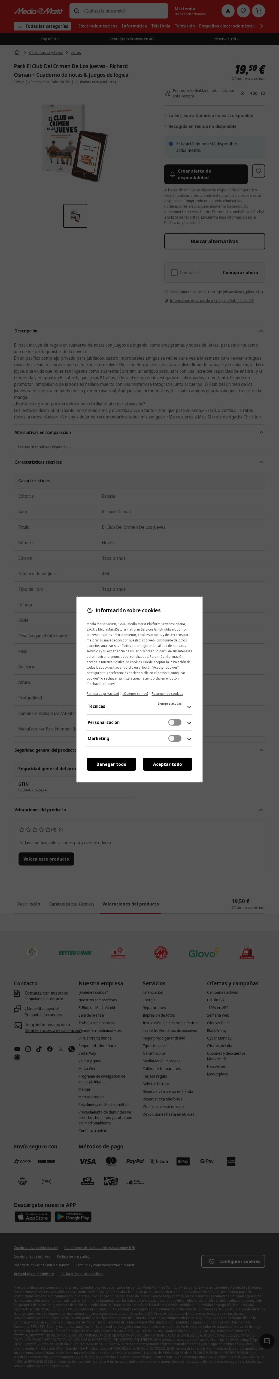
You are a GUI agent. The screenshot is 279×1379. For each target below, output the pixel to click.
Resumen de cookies (167, 693)
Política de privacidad (103, 693)
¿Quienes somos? (135, 693)
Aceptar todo (167, 764)
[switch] (174, 722)
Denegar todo (111, 764)
